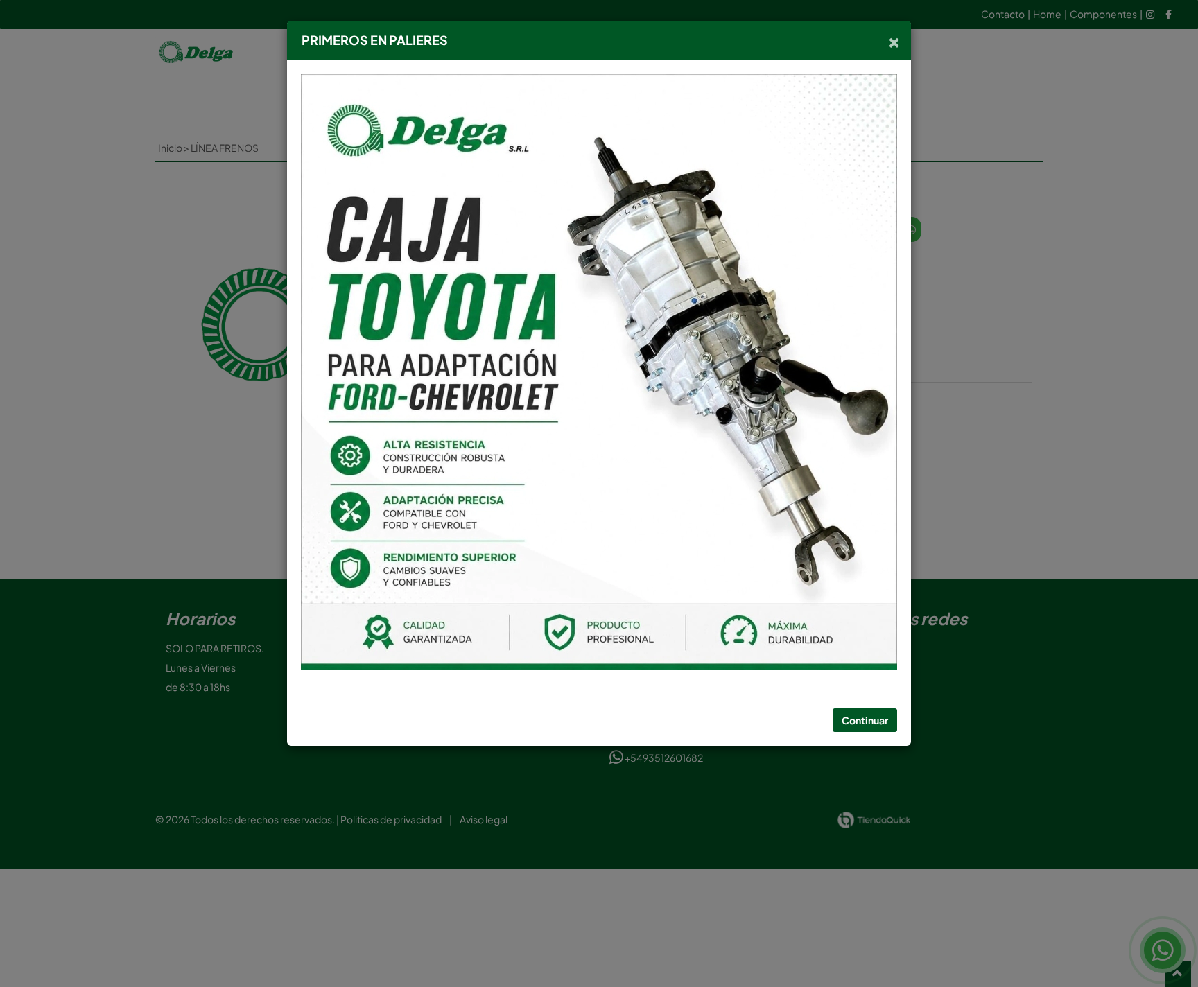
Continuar (865, 720)
